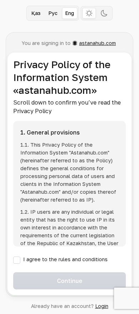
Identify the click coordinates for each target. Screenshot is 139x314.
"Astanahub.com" (89, 153)
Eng (69, 13)
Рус (52, 13)
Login (101, 306)
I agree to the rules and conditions (65, 259)
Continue (69, 280)
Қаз (36, 13)
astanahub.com (97, 43)
